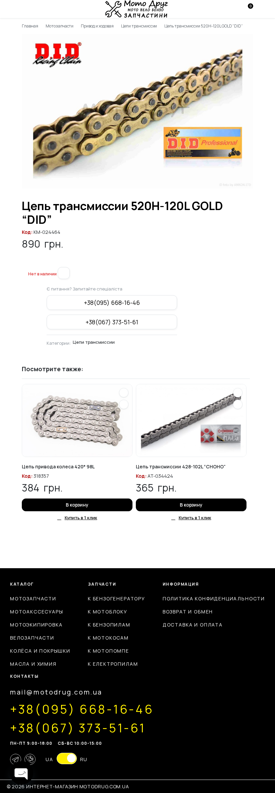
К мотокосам (108, 638)
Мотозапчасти (60, 26)
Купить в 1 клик (81, 518)
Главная (30, 26)
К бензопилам (109, 624)
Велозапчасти (32, 638)
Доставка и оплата (193, 624)
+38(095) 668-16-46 (112, 303)
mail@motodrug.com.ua (56, 692)
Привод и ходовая (97, 26)
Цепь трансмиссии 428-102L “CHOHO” (181, 466)
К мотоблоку (107, 611)
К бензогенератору (116, 598)
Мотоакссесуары (36, 611)
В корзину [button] (77, 505)
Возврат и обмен (188, 611)
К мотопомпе (108, 651)
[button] (24, 263)
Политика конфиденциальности (214, 598)
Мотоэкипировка (36, 624)
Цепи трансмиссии (139, 26)
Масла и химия (33, 664)
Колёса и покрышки (40, 651)
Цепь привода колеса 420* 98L (58, 466)
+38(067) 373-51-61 (112, 322)
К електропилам (113, 664)
